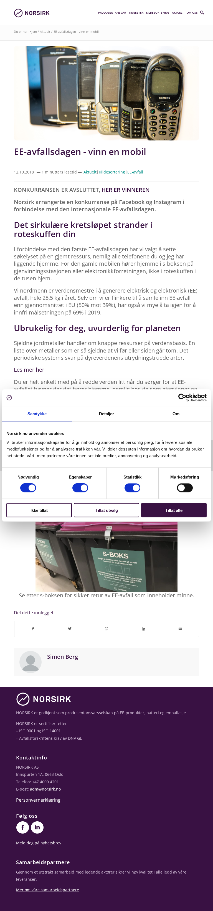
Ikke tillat (39, 510)
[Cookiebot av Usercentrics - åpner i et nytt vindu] (182, 398)
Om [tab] (176, 413)
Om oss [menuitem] (192, 12)
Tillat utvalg (106, 510)
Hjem (33, 31)
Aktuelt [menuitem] (178, 12)
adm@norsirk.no (45, 789)
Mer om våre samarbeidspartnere (47, 889)
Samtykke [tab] (37, 413)
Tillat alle (173, 510)
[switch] (80, 488)
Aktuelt (45, 31)
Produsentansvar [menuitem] (112, 12)
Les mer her (29, 369)
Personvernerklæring (38, 800)
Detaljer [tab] (106, 413)
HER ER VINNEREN (126, 189)
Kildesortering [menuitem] (157, 12)
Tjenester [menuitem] (136, 12)
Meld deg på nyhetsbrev (38, 842)
